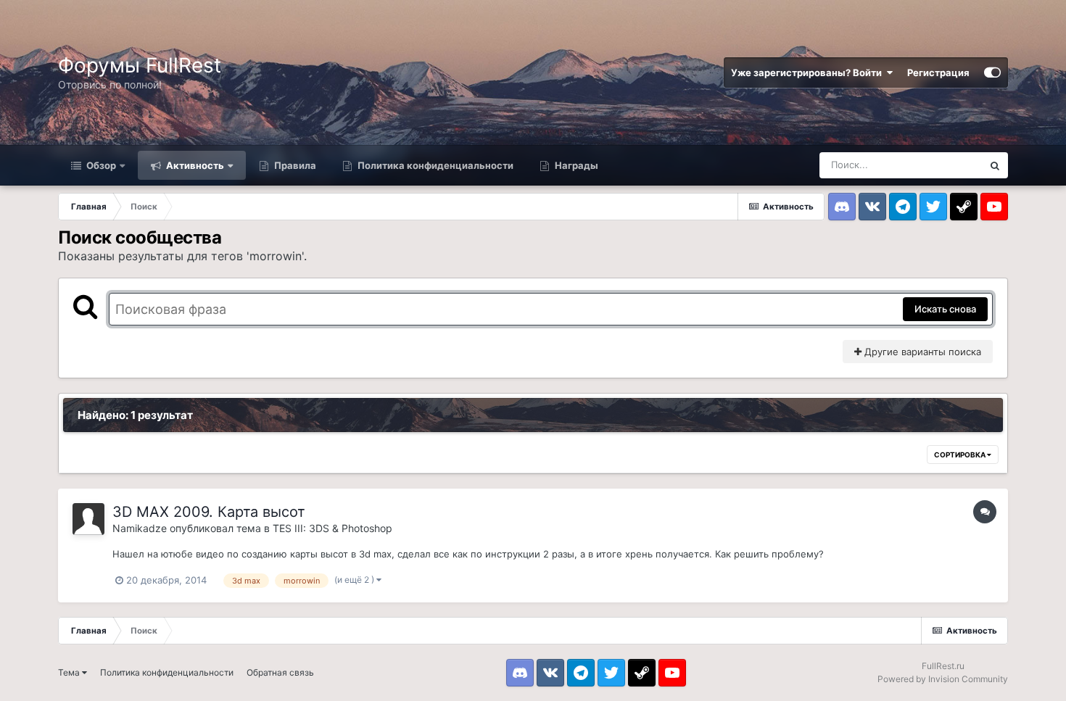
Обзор (100, 165)
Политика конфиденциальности (434, 165)
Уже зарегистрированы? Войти (808, 72)
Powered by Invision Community (942, 678)
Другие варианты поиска (921, 351)
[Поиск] (995, 165)
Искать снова (945, 309)
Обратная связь (280, 672)
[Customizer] (992, 72)
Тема (70, 672)
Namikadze (139, 528)
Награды (575, 165)
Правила (294, 165)
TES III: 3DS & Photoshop (332, 528)
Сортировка (960, 454)
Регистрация (938, 72)
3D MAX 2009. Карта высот (208, 511)
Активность (194, 165)
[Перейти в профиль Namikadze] (88, 519)
